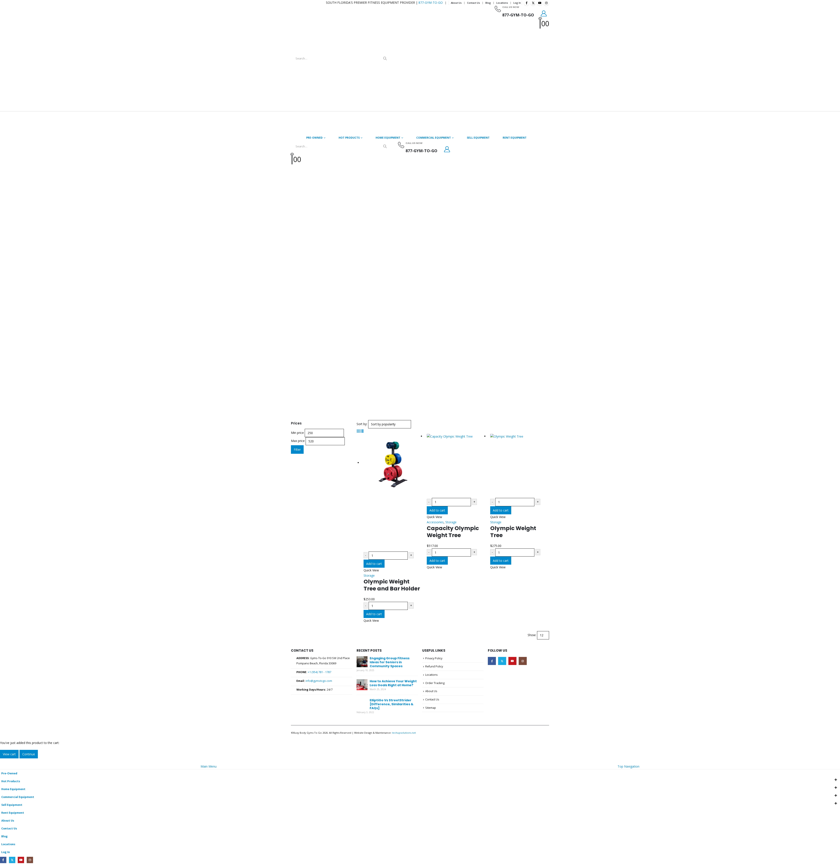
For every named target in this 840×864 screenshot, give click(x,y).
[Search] (385, 58)
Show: (532, 635)
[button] (358, 431)
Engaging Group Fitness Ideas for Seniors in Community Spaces (390, 662)
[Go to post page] (362, 661)
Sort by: (362, 424)
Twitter (502, 661)
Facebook (492, 661)
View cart (9, 754)
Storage (369, 575)
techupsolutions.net (404, 732)
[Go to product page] (393, 493)
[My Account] (543, 13)
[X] (533, 3)
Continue (28, 754)
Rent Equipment (515, 138)
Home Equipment (388, 138)
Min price (297, 433)
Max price (298, 441)
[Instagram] (546, 3)
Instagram (523, 661)
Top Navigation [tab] (628, 766)
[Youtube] (539, 3)
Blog (488, 2)
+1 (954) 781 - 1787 (319, 672)
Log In (517, 2)
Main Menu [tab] (209, 766)
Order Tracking (434, 683)
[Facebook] (526, 3)
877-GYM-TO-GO (430, 2)
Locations (502, 2)
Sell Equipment (478, 138)
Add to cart (374, 564)
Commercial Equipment (433, 138)
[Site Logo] (444, 58)
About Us (456, 2)
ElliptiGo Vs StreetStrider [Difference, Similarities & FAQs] (391, 704)
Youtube (512, 661)
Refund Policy (434, 666)
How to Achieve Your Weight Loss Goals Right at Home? (393, 683)
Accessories (435, 522)
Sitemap (430, 708)
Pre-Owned (314, 138)
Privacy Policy (433, 658)
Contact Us (473, 2)
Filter (297, 449)
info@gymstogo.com (319, 681)
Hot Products (349, 138)
